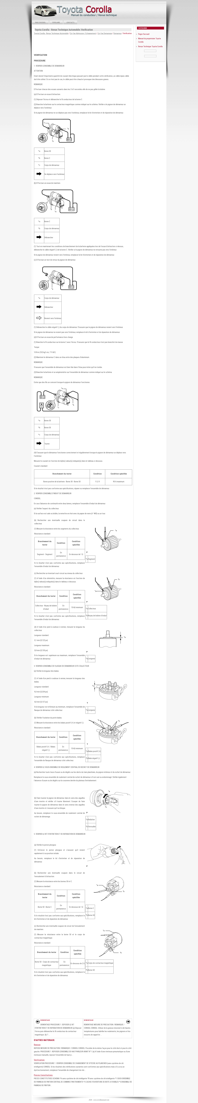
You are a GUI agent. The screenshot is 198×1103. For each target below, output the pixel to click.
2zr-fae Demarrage (105, 33)
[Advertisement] (83, 43)
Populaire (56, 22)
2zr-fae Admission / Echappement (83, 33)
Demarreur (117, 33)
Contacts (70, 22)
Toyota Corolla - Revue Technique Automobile (51, 33)
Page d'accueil (40, 22)
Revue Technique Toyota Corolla (150, 46)
